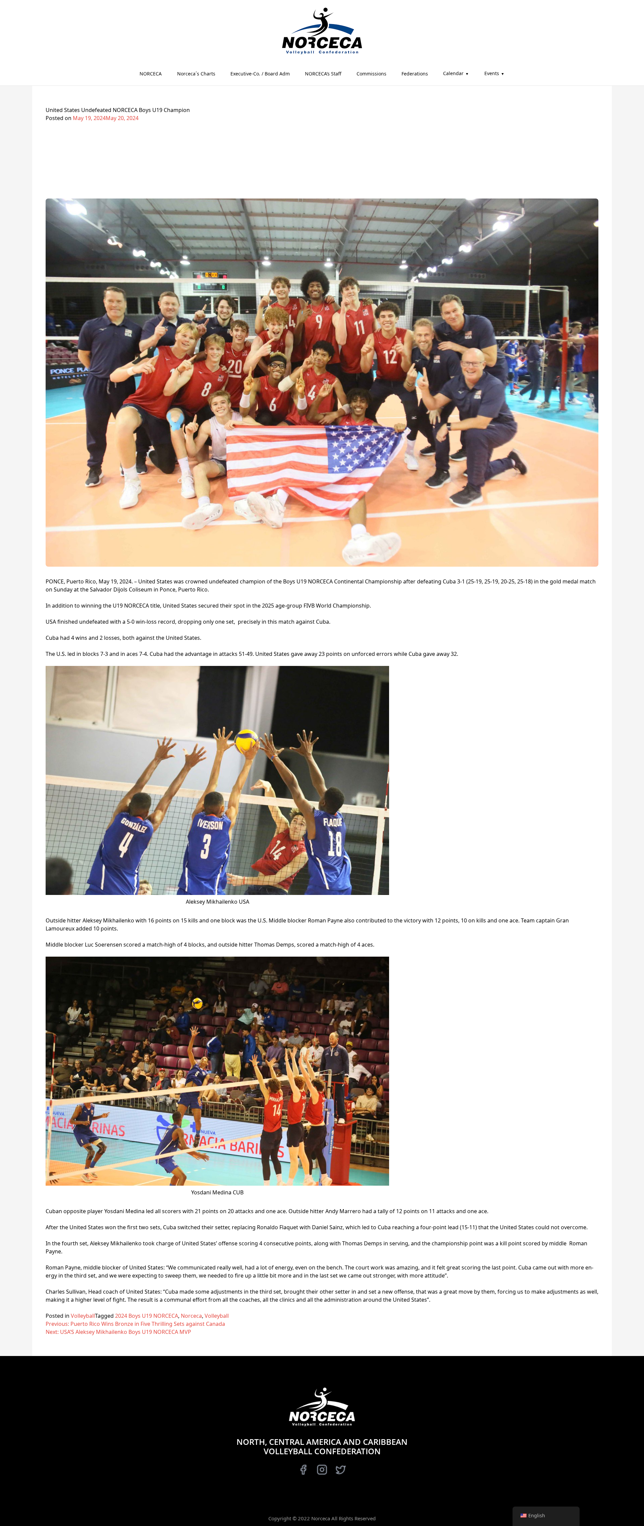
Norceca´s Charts (196, 73)
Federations (414, 73)
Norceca (191, 1315)
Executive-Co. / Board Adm (260, 73)
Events (491, 73)
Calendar (453, 73)
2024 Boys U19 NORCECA (146, 1315)
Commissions (371, 73)
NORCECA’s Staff (323, 73)
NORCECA (151, 73)
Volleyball (83, 1315)
